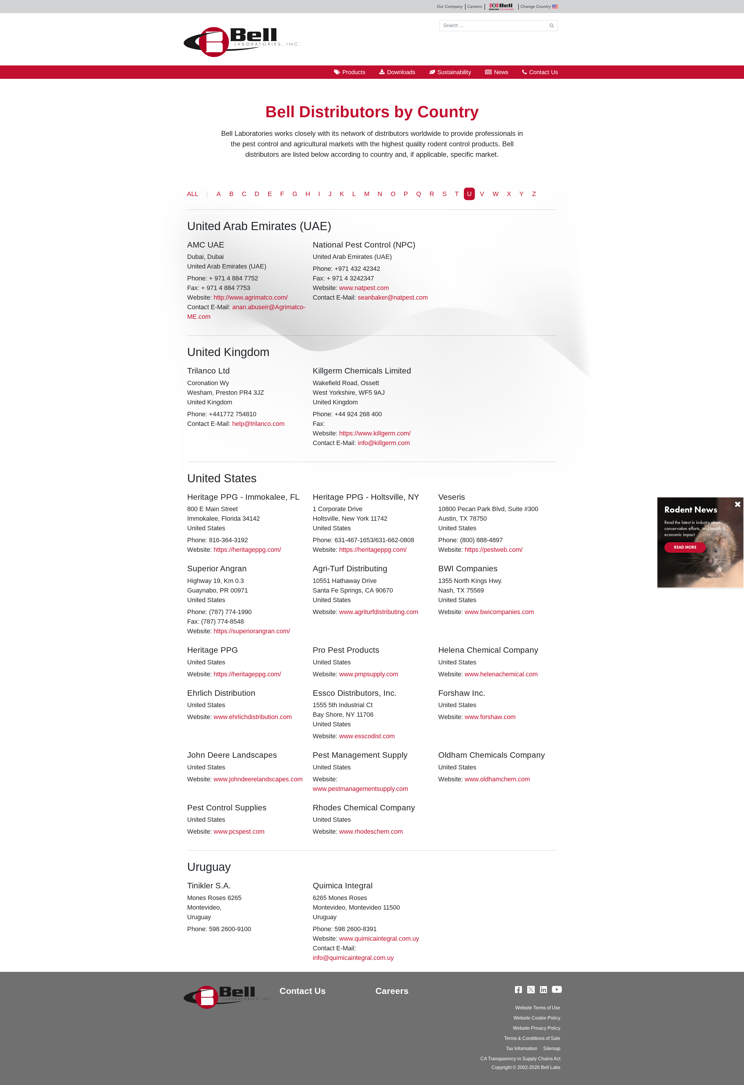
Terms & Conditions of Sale (532, 1038)
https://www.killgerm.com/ (375, 433)
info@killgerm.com (384, 443)
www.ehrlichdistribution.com (253, 717)
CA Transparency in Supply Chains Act (520, 1058)
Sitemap (551, 1048)
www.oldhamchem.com (497, 779)
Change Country (536, 6)
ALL (192, 194)
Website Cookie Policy (537, 1017)
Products (353, 72)
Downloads (401, 72)
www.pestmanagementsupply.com (360, 788)
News (501, 72)
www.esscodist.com (367, 736)
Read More (685, 547)
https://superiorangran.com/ (252, 631)
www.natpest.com (364, 287)
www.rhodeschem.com (371, 831)
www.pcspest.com (239, 831)
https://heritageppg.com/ (247, 549)
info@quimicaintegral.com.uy (353, 957)
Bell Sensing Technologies (501, 6)
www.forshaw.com (490, 717)
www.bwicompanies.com (499, 612)
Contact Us (543, 72)
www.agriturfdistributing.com (378, 612)
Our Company (450, 6)
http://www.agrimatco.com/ (251, 297)
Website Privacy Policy (536, 1028)
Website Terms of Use (537, 1007)
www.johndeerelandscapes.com (258, 779)
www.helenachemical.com (501, 674)
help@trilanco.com (258, 423)
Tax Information (521, 1048)
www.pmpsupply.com (368, 674)
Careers (474, 6)
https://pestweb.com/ (494, 549)
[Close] (737, 504)
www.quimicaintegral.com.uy (379, 938)
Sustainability (454, 72)
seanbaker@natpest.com (393, 297)
